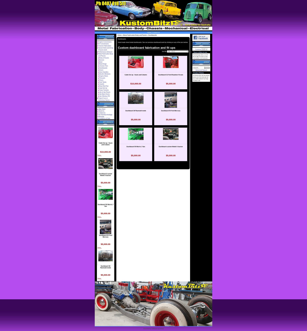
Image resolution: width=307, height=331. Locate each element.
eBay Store (101, 109)
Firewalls (102, 78)
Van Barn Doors (104, 94)
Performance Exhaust (105, 52)
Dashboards (103, 68)
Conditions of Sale (104, 118)
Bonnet (101, 60)
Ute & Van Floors (104, 92)
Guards (101, 84)
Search (207, 67)
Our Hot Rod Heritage (105, 115)
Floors (101, 80)
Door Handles (103, 72)
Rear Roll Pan (104, 86)
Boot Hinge (103, 64)
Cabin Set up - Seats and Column (105, 144)
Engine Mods (103, 76)
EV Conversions (103, 44)
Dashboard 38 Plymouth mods (105, 267)
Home (149, 32)
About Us (101, 111)
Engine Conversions (105, 42)
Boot (100, 62)
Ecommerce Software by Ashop (153, 329)
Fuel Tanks (102, 82)
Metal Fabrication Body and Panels (135, 35)
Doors (101, 70)
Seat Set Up (103, 88)
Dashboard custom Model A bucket (105, 174)
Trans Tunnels (104, 90)
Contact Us (156, 32)
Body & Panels (104, 58)
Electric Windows (104, 74)
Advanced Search (201, 70)
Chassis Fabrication (104, 46)
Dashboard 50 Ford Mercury (105, 236)
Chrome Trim (103, 66)
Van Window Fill (104, 96)
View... (99, 155)
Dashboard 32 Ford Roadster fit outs (170, 75)
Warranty (101, 116)
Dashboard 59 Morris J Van (105, 205)
